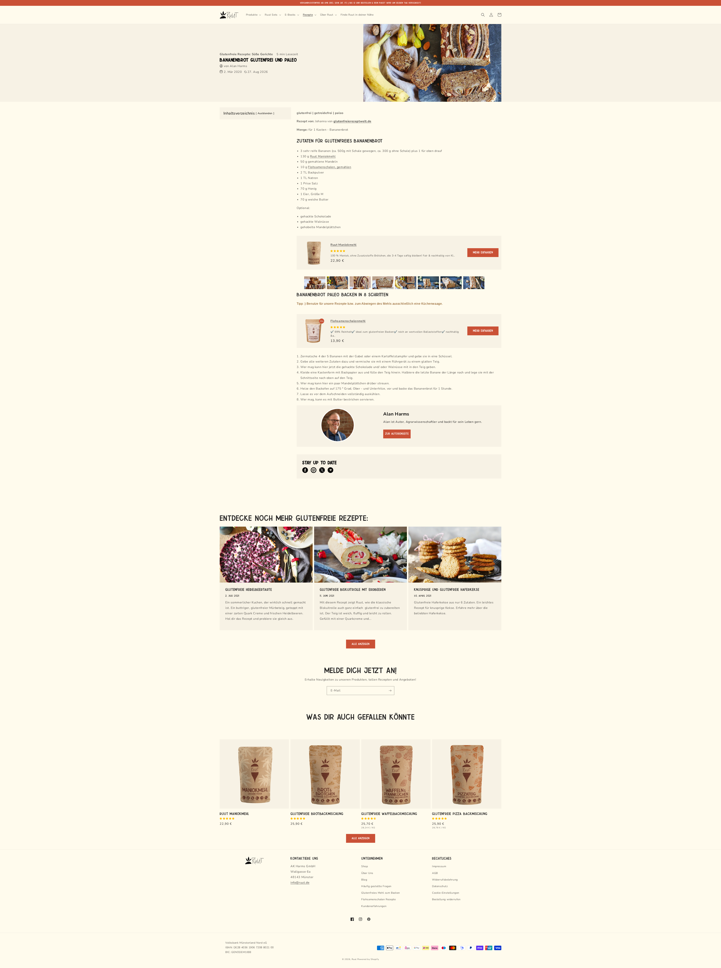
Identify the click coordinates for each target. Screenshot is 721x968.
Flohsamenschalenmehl (348, 321)
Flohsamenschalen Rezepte (378, 899)
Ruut (354, 959)
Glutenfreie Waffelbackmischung (389, 813)
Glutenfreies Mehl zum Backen (380, 893)
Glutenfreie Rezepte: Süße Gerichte (246, 54)
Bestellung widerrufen (446, 899)
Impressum (439, 866)
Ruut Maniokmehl (323, 156)
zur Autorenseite (397, 434)
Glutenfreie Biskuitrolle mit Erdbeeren (353, 589)
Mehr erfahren (483, 252)
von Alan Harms (235, 66)
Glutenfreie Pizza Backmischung (459, 813)
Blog (364, 879)
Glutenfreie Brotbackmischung (316, 813)
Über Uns (367, 873)
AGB (435, 873)
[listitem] (305, 470)
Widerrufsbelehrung (445, 879)
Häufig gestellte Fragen (376, 886)
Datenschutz (440, 886)
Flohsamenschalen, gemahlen (329, 167)
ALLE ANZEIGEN (361, 644)
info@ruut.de (299, 883)
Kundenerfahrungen (373, 906)
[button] (338, 251)
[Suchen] (483, 15)
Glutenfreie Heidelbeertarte (248, 589)
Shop (364, 866)
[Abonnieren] (390, 690)
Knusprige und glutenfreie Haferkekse (446, 589)
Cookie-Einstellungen (445, 893)
